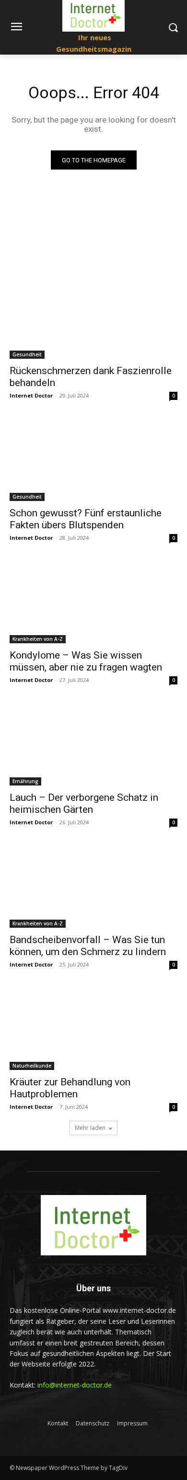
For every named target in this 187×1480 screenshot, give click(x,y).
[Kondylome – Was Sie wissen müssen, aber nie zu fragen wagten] (93, 601)
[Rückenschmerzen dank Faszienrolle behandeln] (93, 317)
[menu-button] (16, 28)
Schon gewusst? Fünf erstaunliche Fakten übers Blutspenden (86, 519)
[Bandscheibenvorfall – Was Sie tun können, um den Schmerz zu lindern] (93, 886)
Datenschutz (92, 1423)
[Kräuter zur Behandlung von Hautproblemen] (93, 1028)
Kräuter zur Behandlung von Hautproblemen (70, 1088)
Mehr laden (90, 1128)
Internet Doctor (31, 395)
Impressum (132, 1423)
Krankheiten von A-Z (37, 639)
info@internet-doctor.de (74, 1384)
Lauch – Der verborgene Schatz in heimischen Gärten (84, 803)
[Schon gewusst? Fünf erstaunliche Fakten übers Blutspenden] (93, 459)
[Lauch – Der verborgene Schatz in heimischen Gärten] (93, 744)
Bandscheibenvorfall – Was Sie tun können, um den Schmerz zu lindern (88, 945)
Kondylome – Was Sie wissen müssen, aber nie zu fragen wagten (86, 661)
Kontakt (57, 1423)
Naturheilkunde (31, 1065)
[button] (173, 27)
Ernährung (25, 781)
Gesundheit (27, 354)
